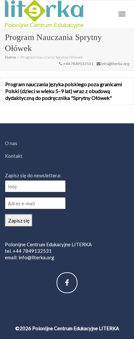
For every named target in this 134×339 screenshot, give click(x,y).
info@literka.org (36, 257)
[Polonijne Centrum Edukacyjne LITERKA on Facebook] (67, 282)
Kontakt (13, 156)
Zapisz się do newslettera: (33, 175)
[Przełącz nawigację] (122, 14)
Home (10, 57)
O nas (11, 143)
